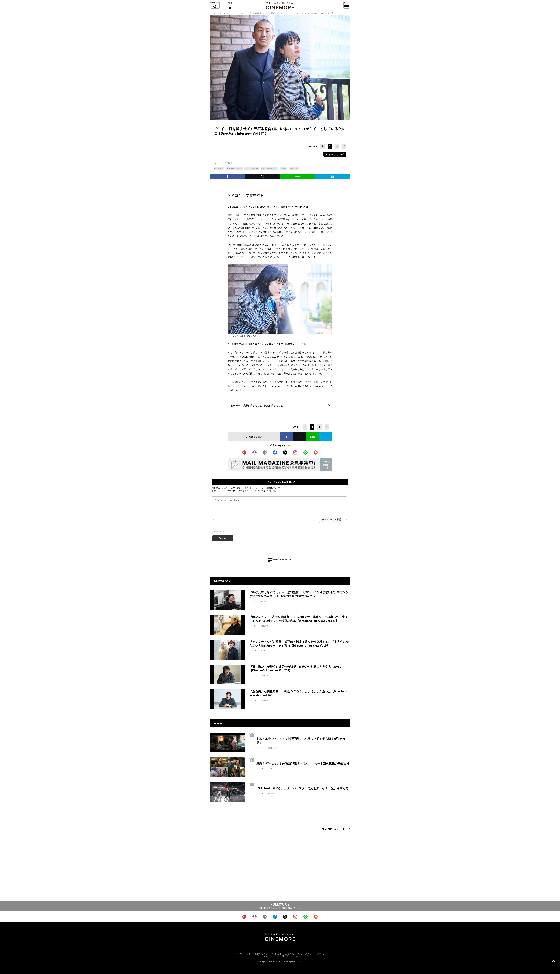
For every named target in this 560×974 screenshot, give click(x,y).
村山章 (264, 601)
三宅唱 (283, 168)
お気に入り (229, 5)
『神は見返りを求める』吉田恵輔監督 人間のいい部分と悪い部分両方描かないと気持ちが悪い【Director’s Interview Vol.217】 (299, 594)
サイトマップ (301, 956)
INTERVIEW (218, 168)
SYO (263, 651)
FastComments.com (282, 559)
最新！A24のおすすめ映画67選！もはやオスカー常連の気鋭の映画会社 (302, 763)
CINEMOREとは (243, 954)
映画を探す (215, 5)
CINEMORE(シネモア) (221, 13)
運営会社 (286, 956)
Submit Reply (329, 519)
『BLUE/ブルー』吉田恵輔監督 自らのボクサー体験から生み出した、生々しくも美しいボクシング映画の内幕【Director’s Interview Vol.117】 (298, 619)
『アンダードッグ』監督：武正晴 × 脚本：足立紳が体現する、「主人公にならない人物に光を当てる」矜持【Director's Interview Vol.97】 (299, 643)
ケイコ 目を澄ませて (269, 168)
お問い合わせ (261, 954)
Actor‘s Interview (239, 13)
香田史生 (228, 163)
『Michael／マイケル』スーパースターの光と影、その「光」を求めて (302, 788)
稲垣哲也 (264, 626)
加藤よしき (272, 748)
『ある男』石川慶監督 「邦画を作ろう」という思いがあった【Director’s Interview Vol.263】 (298, 693)
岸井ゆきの (293, 168)
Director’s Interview (234, 168)
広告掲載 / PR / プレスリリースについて (304, 954)
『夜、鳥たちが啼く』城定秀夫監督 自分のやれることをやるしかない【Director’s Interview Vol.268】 (296, 668)
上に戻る (553, 961)
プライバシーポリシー (267, 956)
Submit (222, 538)
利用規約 (216, 488)
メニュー (346, 5)
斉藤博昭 (271, 794)
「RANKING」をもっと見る (333, 829)
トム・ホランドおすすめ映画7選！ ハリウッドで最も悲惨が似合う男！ (300, 740)
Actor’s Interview (251, 168)
